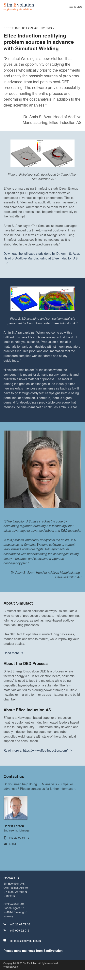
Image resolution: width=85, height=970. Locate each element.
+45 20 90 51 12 (19, 837)
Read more (11, 653)
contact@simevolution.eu (25, 941)
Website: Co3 (10, 966)
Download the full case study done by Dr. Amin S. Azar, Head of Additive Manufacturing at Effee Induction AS (42, 255)
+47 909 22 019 (19, 930)
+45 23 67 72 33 (20, 924)
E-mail (12, 843)
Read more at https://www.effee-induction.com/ (36, 750)
